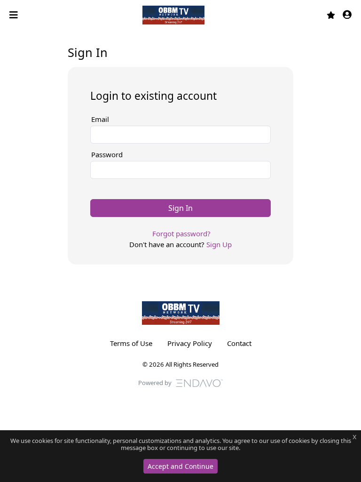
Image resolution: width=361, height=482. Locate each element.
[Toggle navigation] (15, 15)
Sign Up (219, 244)
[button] (347, 15)
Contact (239, 343)
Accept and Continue (180, 466)
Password (107, 154)
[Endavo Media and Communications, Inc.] (199, 382)
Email (100, 119)
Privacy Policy (189, 343)
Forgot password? (181, 233)
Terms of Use (131, 343)
